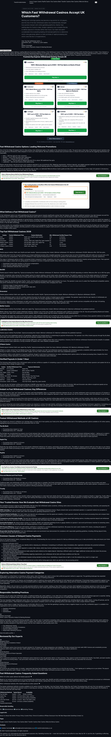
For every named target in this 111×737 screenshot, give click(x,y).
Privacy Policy (20, 715)
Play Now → (55, 77)
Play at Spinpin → (102, 411)
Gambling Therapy (27, 709)
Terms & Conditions (38, 715)
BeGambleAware (7, 709)
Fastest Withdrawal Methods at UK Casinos (37, 53)
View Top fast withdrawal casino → (32, 41)
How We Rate (59, 715)
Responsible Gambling (70, 715)
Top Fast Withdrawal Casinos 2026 (71, 52)
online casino (54, 275)
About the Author (11, 715)
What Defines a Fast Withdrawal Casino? (49, 52)
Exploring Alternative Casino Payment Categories (24, 55)
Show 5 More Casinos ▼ (55, 138)
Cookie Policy (28, 715)
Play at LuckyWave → (102, 322)
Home (31, 1)
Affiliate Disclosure (49, 715)
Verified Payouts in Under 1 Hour (92, 52)
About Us (2, 715)
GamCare (17, 709)
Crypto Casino (37, 1)
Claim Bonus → (80, 192)
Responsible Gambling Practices (49, 55)
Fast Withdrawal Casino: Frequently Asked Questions (75, 55)
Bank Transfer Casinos (64, 1)
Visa (101, 225)
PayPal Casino (46, 1)
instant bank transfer (33, 294)
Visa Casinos (54, 1)
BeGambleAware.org (70, 141)
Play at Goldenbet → (103, 175)
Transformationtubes (20, 2)
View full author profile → (7, 633)
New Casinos (75, 1)
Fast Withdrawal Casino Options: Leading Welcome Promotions (18, 52)
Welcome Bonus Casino (52, 722)
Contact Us (80, 715)
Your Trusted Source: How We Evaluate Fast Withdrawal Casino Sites (70, 53)
